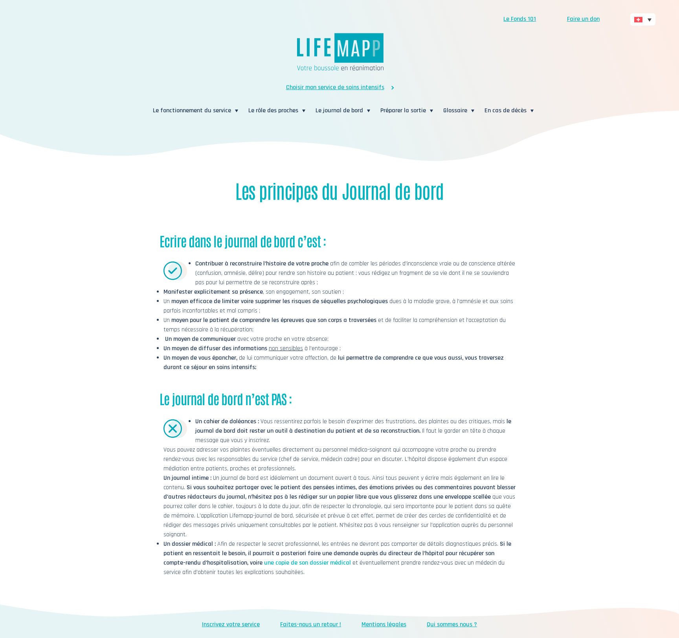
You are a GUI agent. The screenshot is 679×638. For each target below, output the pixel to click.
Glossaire (455, 110)
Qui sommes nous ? (452, 624)
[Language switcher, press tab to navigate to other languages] (642, 19)
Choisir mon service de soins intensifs (335, 87)
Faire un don (583, 19)
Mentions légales (384, 624)
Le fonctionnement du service (192, 110)
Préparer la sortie (403, 110)
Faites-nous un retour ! (310, 624)
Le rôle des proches (273, 110)
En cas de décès (505, 110)
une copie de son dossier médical (307, 563)
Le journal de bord (339, 110)
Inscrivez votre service (231, 624)
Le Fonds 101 (519, 19)
